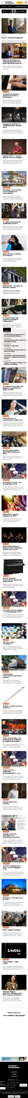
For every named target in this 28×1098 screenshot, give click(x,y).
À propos (14, 1072)
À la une (4, 6)
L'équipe (14, 1074)
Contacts (14, 1076)
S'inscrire (23, 1085)
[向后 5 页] (20, 1007)
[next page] (20, 1007)
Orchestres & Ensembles (21, 6)
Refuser (17, 1096)
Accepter (11, 1096)
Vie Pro (10, 6)
